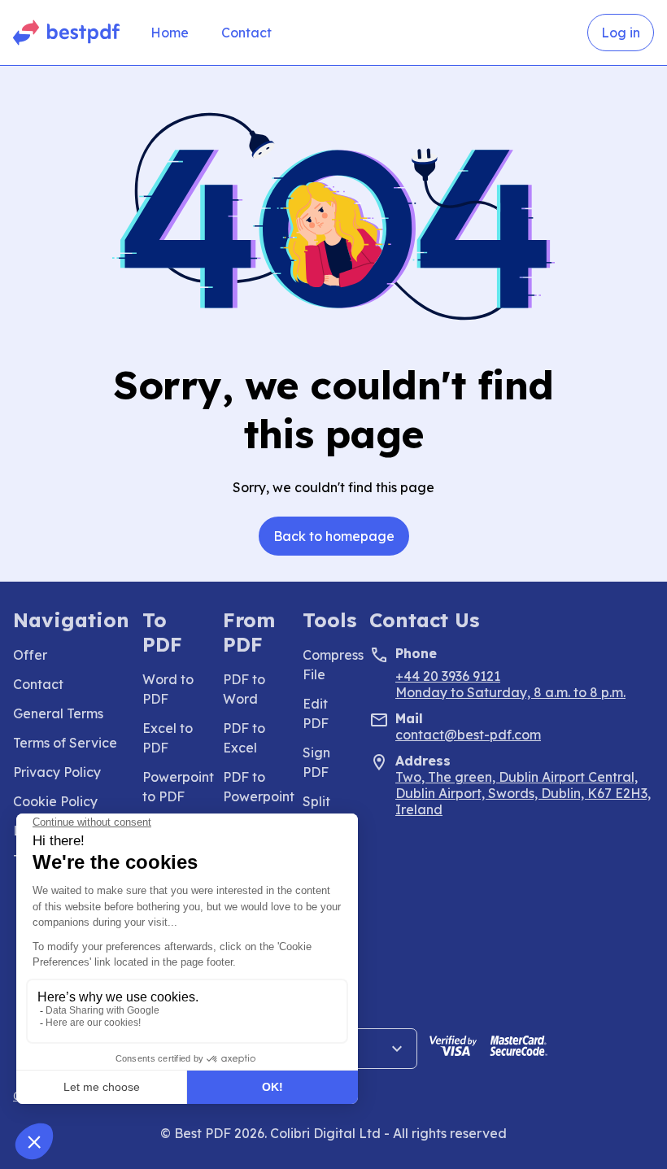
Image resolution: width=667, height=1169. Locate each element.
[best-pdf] (67, 32)
